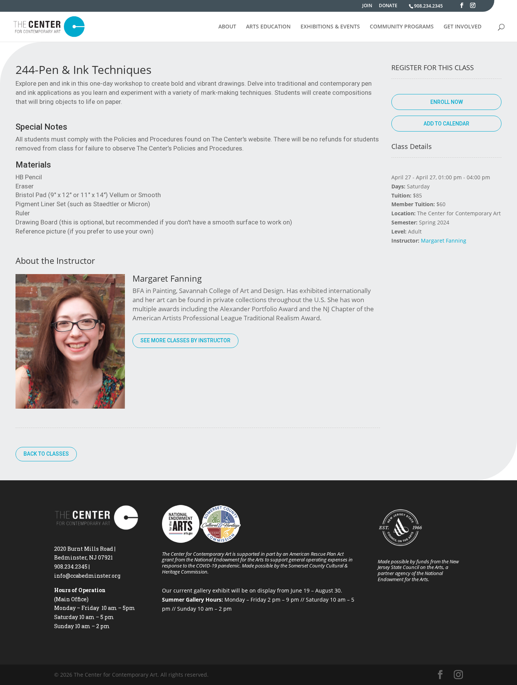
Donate (388, 6)
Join (367, 6)
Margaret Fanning (443, 240)
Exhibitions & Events (330, 27)
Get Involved (462, 27)
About (227, 27)
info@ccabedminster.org (87, 575)
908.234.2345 (428, 6)
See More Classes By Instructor (185, 340)
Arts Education (268, 27)
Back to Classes (46, 454)
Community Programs (402, 27)
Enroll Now (446, 102)
